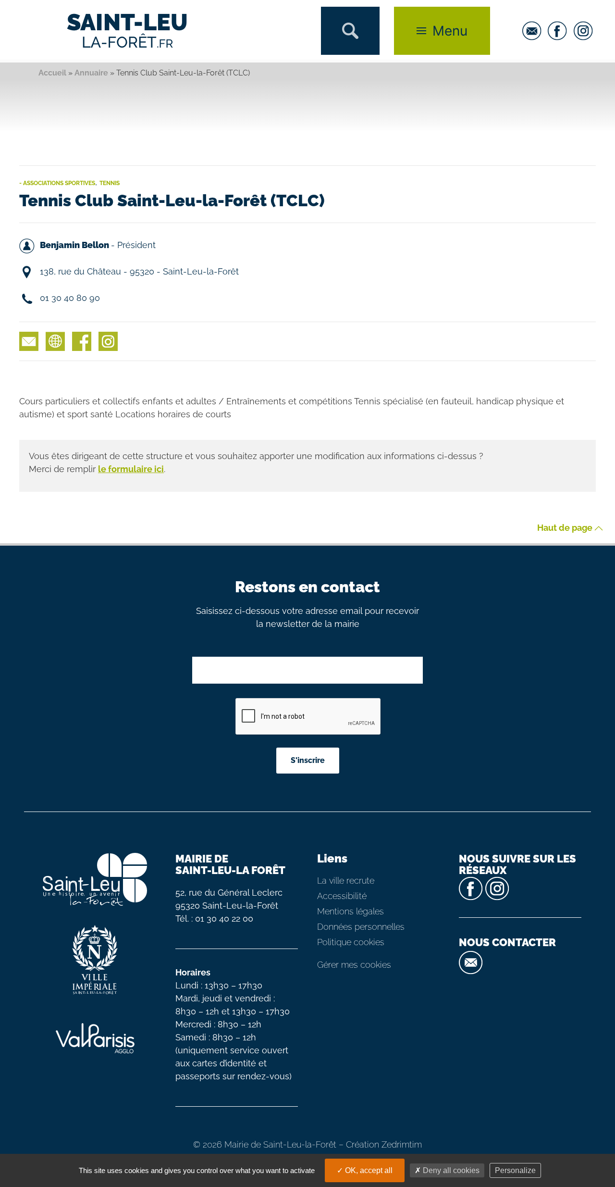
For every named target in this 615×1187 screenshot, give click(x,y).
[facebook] (560, 30)
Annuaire (91, 72)
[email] (534, 30)
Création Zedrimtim (384, 1144)
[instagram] (586, 30)
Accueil (52, 72)
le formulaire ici (131, 469)
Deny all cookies (450, 1170)
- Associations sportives (57, 183)
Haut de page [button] (565, 528)
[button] (350, 31)
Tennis (109, 183)
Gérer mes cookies (354, 965)
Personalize (515, 1170)
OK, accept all (368, 1170)
